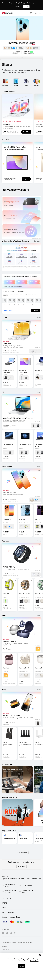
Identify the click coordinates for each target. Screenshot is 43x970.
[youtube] (11, 933)
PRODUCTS (6, 898)
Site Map (4, 946)
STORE (4, 903)
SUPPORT (5, 908)
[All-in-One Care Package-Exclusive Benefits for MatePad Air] (21, 257)
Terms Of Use (5, 950)
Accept (21, 966)
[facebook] (3, 933)
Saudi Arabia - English (9, 942)
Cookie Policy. (34, 961)
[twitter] (7, 933)
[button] (31, 13)
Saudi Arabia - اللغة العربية (25, 942)
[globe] (2, 942)
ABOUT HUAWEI (8, 912)
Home (4, 876)
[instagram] (15, 933)
